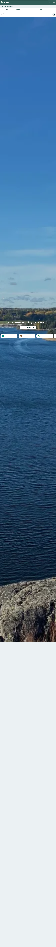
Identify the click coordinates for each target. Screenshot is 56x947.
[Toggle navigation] (53, 2)
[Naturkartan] (5, 2)
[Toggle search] (49, 2)
